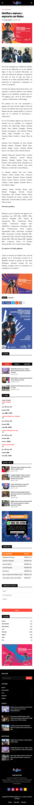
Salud (17, 637)
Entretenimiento (17, 624)
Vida (17, 640)
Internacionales (17, 626)
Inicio (3, 9)
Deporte (17, 621)
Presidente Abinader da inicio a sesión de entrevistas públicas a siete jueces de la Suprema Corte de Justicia (20, 476)
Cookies (10, 802)
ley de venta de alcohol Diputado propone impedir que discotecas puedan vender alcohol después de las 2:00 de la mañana (21, 718)
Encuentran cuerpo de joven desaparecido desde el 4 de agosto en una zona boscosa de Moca (21, 727)
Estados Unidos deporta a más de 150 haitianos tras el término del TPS (20, 485)
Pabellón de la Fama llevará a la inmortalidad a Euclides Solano (21, 741)
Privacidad (23, 802)
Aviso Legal (16, 802)
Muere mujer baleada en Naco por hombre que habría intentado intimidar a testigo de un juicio (21, 757)
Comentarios (27, 364)
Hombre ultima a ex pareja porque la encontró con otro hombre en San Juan (21, 379)
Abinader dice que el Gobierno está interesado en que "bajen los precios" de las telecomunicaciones (21, 709)
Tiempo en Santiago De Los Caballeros (11, 416)
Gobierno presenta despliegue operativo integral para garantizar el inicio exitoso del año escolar (21, 493)
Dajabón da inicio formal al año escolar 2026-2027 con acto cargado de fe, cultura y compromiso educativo (21, 503)
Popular (7, 364)
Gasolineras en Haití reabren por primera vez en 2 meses (21, 386)
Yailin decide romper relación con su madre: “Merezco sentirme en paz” (21, 468)
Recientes (17, 364)
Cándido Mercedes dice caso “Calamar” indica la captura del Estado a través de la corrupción (20, 370)
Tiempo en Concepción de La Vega (10, 430)
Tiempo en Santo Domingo (8, 444)
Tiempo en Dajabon (6, 402)
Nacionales (8, 9)
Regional (17, 635)
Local (17, 629)
